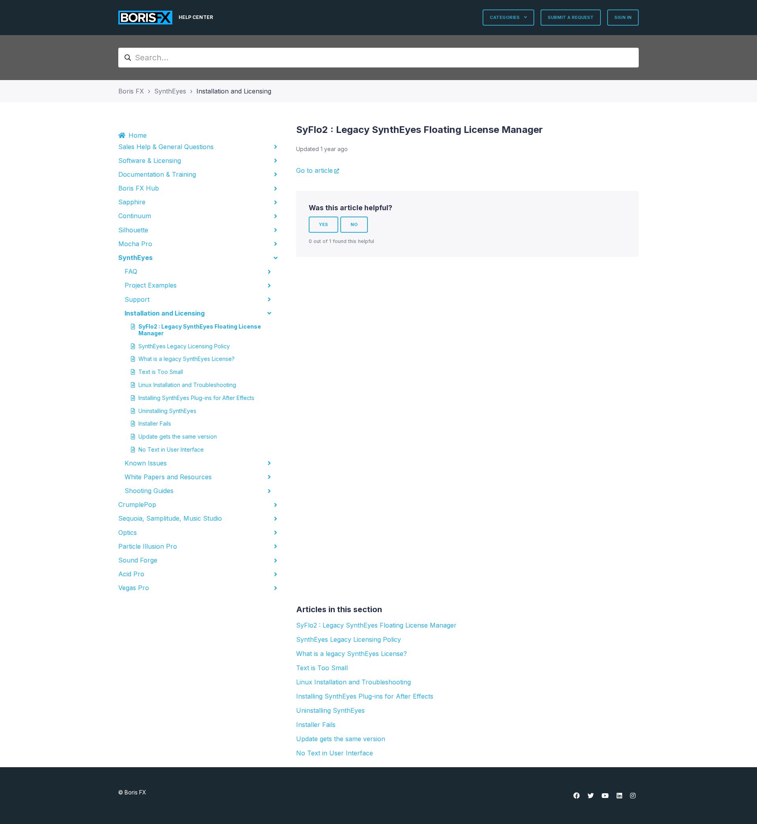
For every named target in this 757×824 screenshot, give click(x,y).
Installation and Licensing (233, 91)
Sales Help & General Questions (166, 147)
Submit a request (571, 17)
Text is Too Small (160, 371)
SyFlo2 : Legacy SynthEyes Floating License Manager (199, 329)
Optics (127, 532)
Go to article (314, 170)
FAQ (131, 271)
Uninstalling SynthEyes (167, 410)
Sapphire (131, 202)
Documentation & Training (157, 174)
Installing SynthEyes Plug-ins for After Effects (196, 397)
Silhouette (133, 230)
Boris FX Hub (138, 188)
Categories (505, 17)
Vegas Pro (133, 588)
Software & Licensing (149, 160)
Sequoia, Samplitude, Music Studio (170, 518)
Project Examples (151, 285)
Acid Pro (131, 574)
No (354, 224)
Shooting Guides (149, 491)
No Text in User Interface (171, 449)
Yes (323, 224)
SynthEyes (170, 91)
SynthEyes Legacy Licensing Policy (184, 346)
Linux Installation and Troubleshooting (187, 384)
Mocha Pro (135, 244)
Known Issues (146, 463)
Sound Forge (137, 560)
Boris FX (131, 91)
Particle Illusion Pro (147, 546)
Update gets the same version (177, 436)
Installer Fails (154, 423)
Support (137, 299)
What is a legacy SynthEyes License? (186, 358)
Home (138, 135)
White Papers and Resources (168, 477)
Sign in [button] (623, 17)
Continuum (134, 216)
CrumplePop (137, 504)
